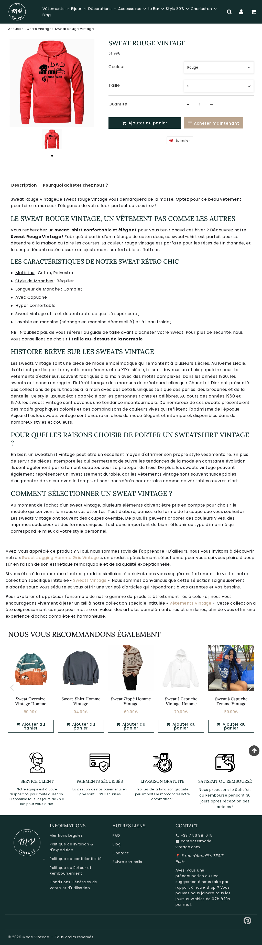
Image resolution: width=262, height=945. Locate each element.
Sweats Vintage (38, 29)
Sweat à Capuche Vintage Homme (181, 701)
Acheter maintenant (216, 123)
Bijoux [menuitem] (76, 8)
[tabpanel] (52, 139)
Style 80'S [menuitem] (175, 8)
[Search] (229, 11)
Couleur (116, 67)
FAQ (116, 835)
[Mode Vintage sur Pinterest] (247, 922)
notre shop (205, 887)
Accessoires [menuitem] (129, 8)
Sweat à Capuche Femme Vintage (231, 701)
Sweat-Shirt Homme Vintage (81, 701)
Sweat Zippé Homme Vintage (131, 701)
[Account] (241, 11)
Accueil (14, 29)
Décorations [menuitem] (100, 8)
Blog (117, 844)
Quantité (117, 104)
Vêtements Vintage (190, 603)
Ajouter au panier (33, 726)
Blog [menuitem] (46, 14)
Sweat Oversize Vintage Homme (30, 701)
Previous (12, 687)
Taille (114, 85)
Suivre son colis (127, 861)
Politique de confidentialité (76, 858)
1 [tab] (51, 155)
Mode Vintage (36, 937)
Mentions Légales (66, 835)
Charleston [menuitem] (201, 8)
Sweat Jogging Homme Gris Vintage (60, 558)
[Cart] (253, 11)
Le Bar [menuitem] (153, 8)
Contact (121, 853)
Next (250, 687)
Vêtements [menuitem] (53, 8)
